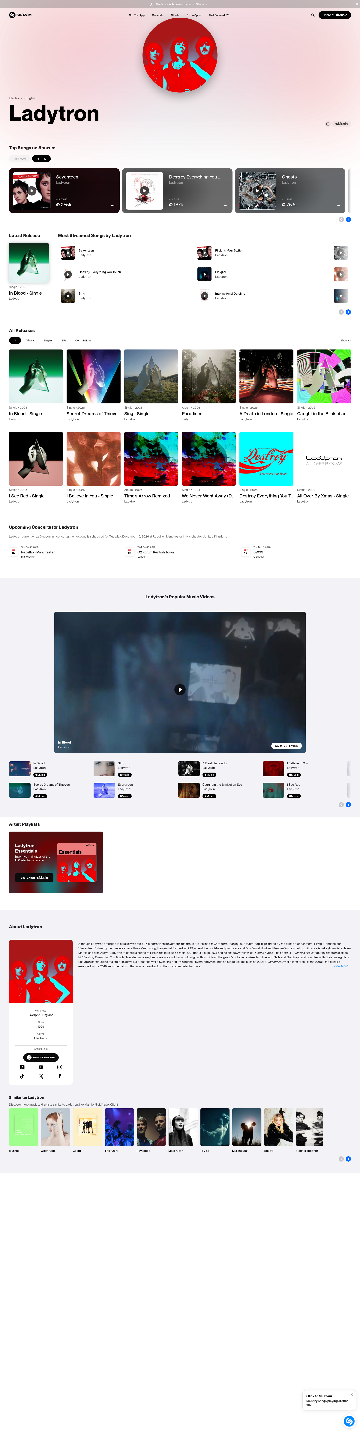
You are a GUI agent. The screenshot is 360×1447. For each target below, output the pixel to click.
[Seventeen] (124, 253)
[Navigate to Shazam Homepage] (20, 15)
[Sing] (124, 296)
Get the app (137, 15)
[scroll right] (348, 219)
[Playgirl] (260, 274)
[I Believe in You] (341, 274)
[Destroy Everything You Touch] (124, 274)
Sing (82, 293)
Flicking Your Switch (229, 250)
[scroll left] (341, 219)
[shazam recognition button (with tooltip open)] (349, 1421)
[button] (357, 4)
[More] (177, 252)
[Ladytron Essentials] (56, 862)
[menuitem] (136, 15)
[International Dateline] (260, 296)
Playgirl (220, 272)
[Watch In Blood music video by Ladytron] (180, 689)
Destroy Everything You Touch (100, 272)
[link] (286, 746)
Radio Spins (194, 15)
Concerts (158, 15)
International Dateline (230, 293)
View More (341, 966)
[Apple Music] (16, 305)
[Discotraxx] (341, 296)
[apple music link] (341, 124)
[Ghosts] (341, 253)
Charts (175, 15)
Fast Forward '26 (219, 15)
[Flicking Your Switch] (260, 253)
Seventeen (86, 250)
